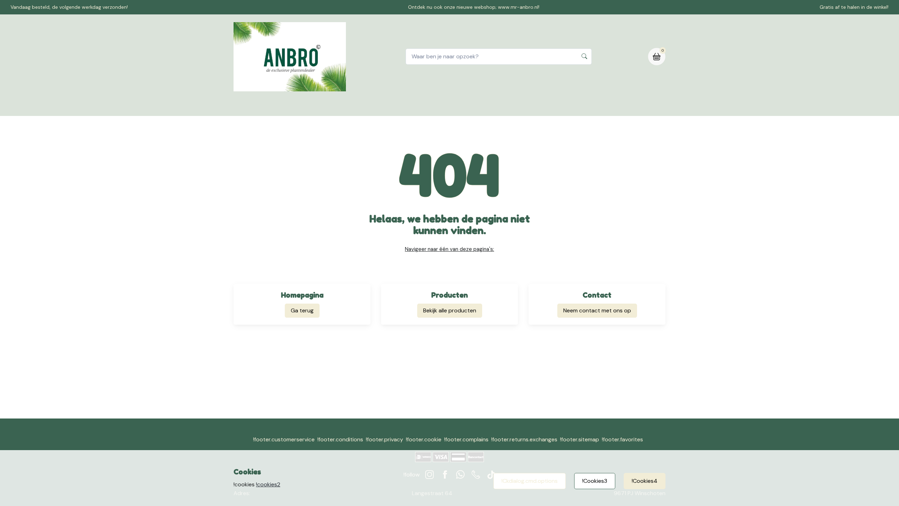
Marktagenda (543, 106)
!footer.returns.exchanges (524, 439)
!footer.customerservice (284, 439)
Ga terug (302, 310)
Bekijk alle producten (449, 310)
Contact (414, 106)
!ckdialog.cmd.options (529, 481)
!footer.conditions (340, 439)
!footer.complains (466, 439)
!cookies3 (594, 481)
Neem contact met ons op (597, 310)
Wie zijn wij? (498, 106)
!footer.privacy (384, 439)
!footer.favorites (622, 439)
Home (346, 106)
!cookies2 (268, 484)
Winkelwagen (454, 106)
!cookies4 (644, 481)
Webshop (378, 106)
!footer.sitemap (579, 439)
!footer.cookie (423, 439)
